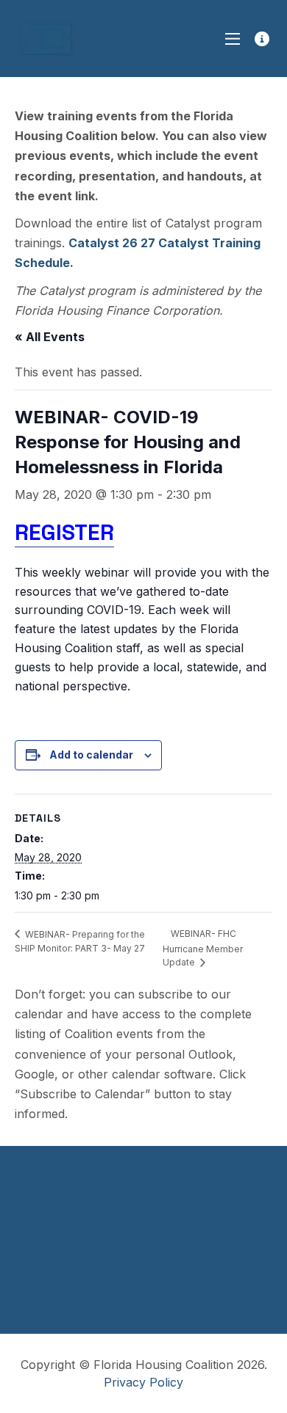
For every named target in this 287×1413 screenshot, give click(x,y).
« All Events (50, 336)
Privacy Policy (143, 1382)
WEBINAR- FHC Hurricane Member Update (203, 948)
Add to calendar (91, 754)
